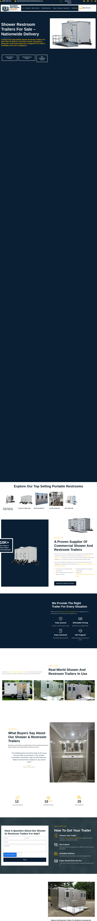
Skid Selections (46, 8)
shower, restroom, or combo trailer (73, 838)
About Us (28, 8)
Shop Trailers (35, 8)
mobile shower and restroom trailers (18, 672)
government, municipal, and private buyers (85, 575)
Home (23, 8)
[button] (51, 36)
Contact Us (75, 8)
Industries (66, 8)
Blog (54, 8)
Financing (59, 8)
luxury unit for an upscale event (69, 611)
